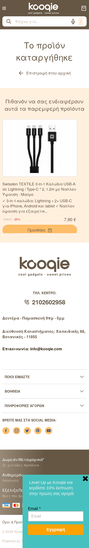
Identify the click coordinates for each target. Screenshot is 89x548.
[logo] (43, 8)
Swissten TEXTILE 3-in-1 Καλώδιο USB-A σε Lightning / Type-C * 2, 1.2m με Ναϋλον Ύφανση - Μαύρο (39, 189)
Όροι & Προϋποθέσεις (20, 522)
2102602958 (48, 302)
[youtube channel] (48, 430)
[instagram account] (16, 430)
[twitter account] (27, 430)
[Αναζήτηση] (9, 21)
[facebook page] (5, 430)
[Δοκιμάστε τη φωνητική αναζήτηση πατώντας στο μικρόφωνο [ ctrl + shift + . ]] (73, 21)
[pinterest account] (38, 430)
